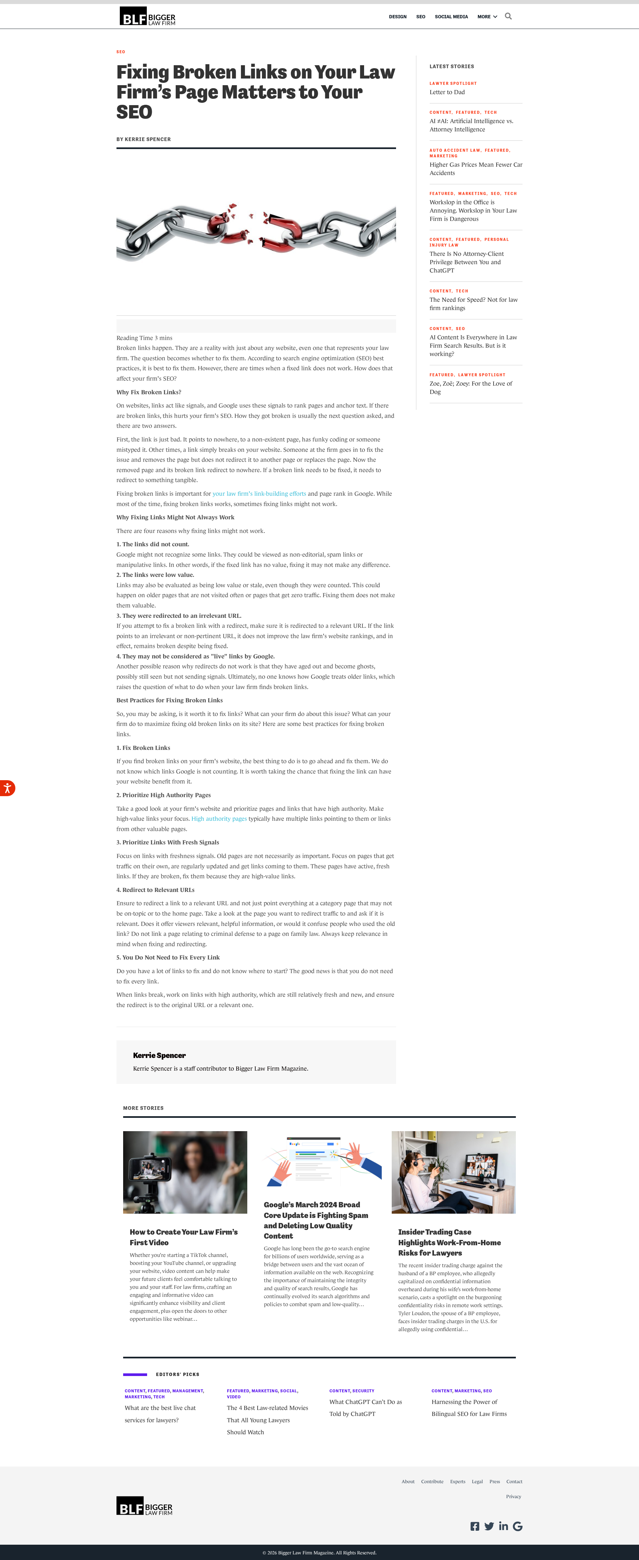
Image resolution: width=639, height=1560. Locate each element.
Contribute (432, 1481)
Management (187, 1390)
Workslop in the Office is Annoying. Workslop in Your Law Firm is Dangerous (473, 210)
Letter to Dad (447, 92)
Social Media (451, 16)
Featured (468, 112)
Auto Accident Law (455, 150)
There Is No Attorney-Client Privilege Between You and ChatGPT (467, 262)
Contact (515, 1481)
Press (495, 1481)
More (484, 16)
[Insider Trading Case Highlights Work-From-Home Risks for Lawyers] (454, 1172)
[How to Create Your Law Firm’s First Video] (185, 1172)
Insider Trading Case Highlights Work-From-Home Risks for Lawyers (449, 1242)
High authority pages (219, 818)
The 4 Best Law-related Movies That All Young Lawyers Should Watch (267, 1420)
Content (441, 112)
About (408, 1481)
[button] (495, 16)
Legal (477, 1481)
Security (363, 1390)
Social (288, 1390)
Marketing (444, 156)
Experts (457, 1481)
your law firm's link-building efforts (259, 493)
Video (234, 1396)
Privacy (513, 1496)
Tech (491, 112)
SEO (420, 16)
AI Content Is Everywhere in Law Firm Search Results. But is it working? (473, 345)
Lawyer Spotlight (453, 83)
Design (398, 16)
